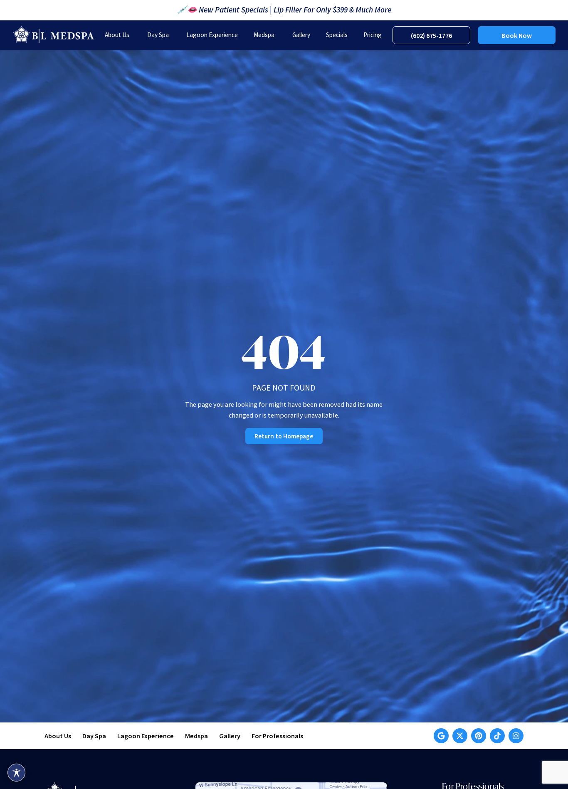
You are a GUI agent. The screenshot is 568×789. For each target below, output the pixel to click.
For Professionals (277, 736)
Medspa (196, 736)
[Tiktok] (497, 735)
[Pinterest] (478, 735)
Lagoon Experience (145, 736)
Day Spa (94, 736)
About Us (57, 736)
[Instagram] (516, 735)
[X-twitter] (459, 735)
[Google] (441, 735)
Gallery (229, 736)
